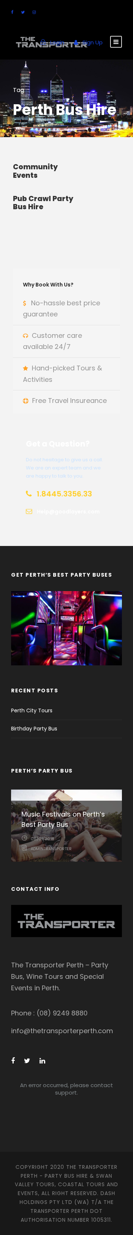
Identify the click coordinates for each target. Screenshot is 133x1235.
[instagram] (34, 12)
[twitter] (23, 12)
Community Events (35, 171)
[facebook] (12, 12)
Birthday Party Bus (34, 728)
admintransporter (51, 849)
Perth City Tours (31, 710)
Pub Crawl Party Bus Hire (43, 203)
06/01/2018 (42, 839)
